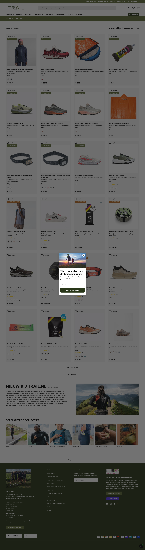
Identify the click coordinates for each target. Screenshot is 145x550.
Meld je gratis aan (72, 290)
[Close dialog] (83, 255)
